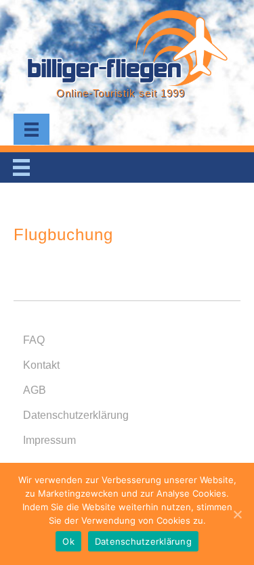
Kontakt (41, 365)
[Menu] (31, 129)
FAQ (34, 340)
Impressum (49, 440)
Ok (68, 541)
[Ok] (237, 514)
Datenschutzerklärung (76, 415)
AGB (34, 390)
